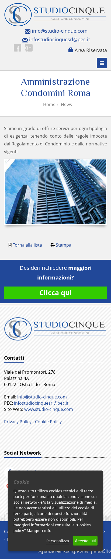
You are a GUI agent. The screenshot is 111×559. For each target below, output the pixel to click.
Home (49, 104)
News (66, 104)
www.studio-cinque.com (48, 409)
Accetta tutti (85, 540)
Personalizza (57, 540)
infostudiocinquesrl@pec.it (59, 39)
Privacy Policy (18, 422)
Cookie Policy (48, 422)
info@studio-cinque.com (60, 31)
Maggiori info (39, 530)
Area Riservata (91, 50)
